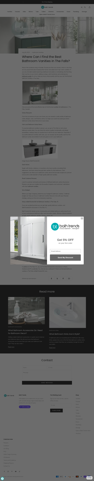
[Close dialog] (82, 218)
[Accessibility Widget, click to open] (2, 478)
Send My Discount (65, 258)
